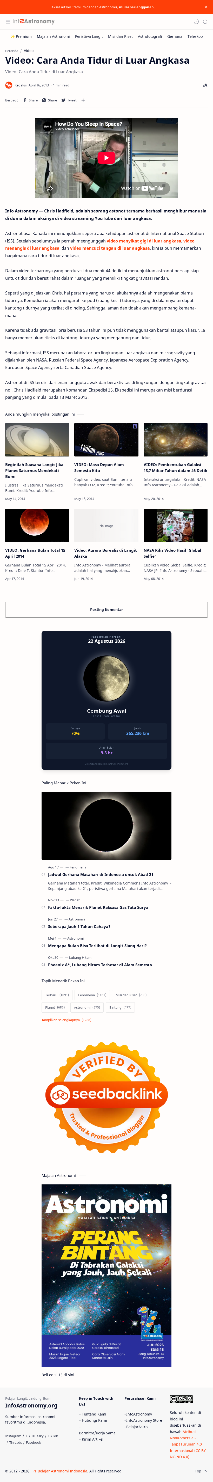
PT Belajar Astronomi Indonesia (59, 1471)
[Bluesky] (38, 1436)
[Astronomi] (77, 919)
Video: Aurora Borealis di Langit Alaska (105, 553)
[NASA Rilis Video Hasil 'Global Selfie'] (176, 525)
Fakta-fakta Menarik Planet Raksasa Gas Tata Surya (98, 907)
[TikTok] (53, 1436)
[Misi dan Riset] (120, 36)
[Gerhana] (174, 36)
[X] (26, 1436)
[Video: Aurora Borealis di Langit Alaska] (106, 525)
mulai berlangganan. (137, 7)
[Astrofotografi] (150, 36)
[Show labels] (67, 1020)
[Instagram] (13, 1436)
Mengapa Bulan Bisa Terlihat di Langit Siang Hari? (97, 945)
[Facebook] (33, 1442)
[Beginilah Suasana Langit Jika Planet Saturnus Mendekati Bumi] (37, 439)
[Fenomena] (78, 867)
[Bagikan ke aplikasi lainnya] (83, 100)
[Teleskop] (195, 36)
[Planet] (75, 900)
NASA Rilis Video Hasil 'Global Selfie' (172, 553)
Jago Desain (157, 1471)
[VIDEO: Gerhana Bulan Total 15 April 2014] (37, 525)
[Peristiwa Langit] (89, 36)
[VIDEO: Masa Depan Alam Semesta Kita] (106, 439)
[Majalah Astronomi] (53, 36)
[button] (196, 22)
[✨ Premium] (21, 36)
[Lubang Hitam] (80, 957)
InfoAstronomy (139, 1414)
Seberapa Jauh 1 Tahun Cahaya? (79, 926)
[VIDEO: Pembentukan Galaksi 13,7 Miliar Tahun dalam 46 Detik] (176, 439)
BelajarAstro (137, 1426)
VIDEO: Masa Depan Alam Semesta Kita (99, 467)
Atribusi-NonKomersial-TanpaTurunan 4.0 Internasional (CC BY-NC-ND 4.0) (188, 1444)
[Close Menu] (206, 7)
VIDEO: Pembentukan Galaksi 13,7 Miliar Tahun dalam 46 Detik (175, 467)
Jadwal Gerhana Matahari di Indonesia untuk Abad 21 (100, 874)
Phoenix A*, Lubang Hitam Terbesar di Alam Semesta (100, 964)
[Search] (205, 22)
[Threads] (15, 1442)
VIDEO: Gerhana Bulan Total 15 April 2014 (35, 553)
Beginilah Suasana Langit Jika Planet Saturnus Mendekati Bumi (34, 470)
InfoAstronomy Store (144, 1420)
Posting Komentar (106, 609)
